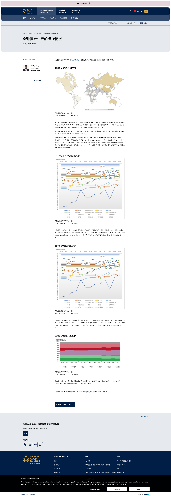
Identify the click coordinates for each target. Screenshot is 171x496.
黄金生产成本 (72, 384)
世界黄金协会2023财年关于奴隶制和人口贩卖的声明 (101, 474)
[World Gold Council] (28, 11)
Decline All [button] (117, 489)
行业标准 (53, 18)
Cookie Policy (24, 494)
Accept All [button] (139, 489)
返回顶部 (143, 416)
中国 (138, 11)
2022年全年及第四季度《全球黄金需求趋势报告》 (72, 134)
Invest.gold (76, 11)
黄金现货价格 (112, 23)
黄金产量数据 (75, 60)
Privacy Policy (32, 494)
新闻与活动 (74, 18)
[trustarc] (146, 494)
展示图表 (142, 23)
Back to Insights (30, 60)
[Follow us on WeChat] (25, 444)
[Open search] (130, 11)
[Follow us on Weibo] (30, 444)
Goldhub (62, 11)
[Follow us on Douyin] (40, 444)
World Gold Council (46, 11)
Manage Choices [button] (95, 489)
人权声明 (88, 469)
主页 (24, 18)
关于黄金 (43, 18)
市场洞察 (38, 34)
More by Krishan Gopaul (63, 404)
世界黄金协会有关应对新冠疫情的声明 (98, 465)
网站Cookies (121, 465)
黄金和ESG (63, 18)
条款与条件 (120, 473)
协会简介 (33, 18)
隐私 (118, 469)
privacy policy (71, 482)
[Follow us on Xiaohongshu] (35, 444)
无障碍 (88, 461)
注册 (25, 433)
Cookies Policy (87, 482)
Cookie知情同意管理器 (124, 461)
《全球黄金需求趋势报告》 (86, 392)
